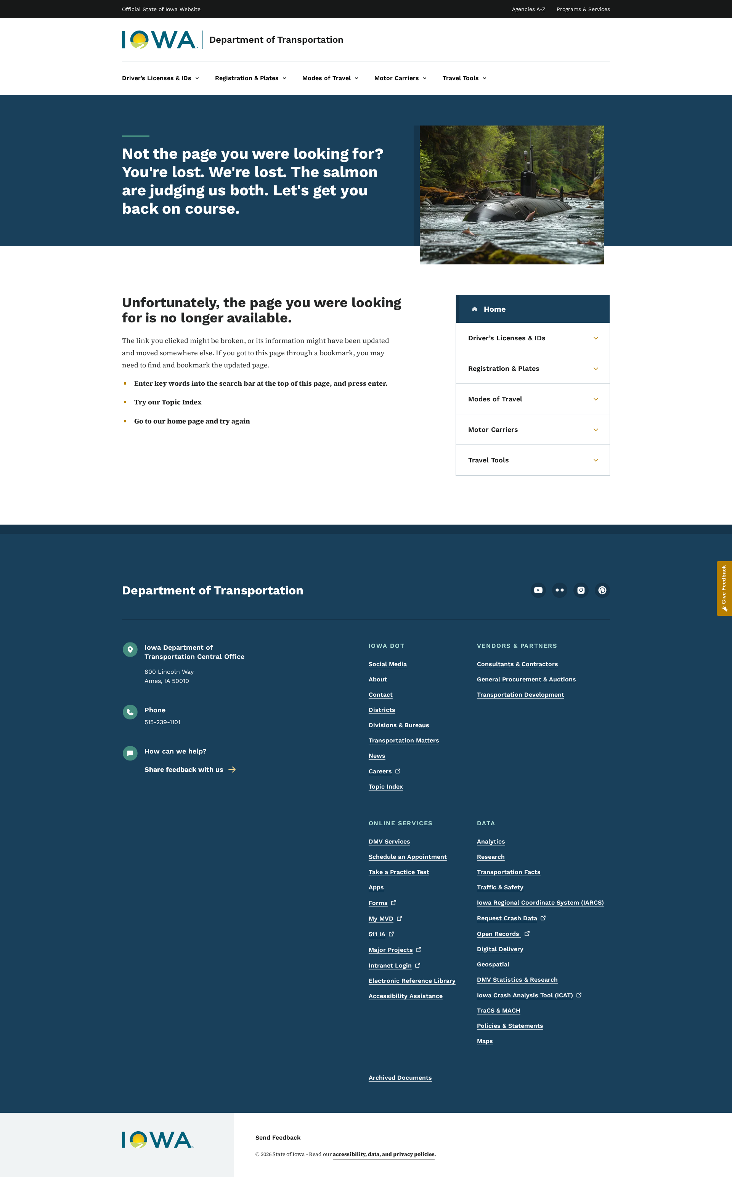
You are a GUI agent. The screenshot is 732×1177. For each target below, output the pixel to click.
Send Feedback (278, 1137)
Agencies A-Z (529, 9)
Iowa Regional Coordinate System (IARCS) (540, 902)
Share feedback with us (183, 769)
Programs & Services (583, 9)
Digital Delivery (500, 949)
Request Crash (507, 918)
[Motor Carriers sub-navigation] (424, 78)
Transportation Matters (404, 740)
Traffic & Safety (500, 887)
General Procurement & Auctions (526, 679)
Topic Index (386, 786)
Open (499, 933)
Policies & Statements (510, 1025)
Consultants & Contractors (517, 664)
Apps (376, 887)
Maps (485, 1041)
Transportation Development (520, 694)
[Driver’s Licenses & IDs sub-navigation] (197, 78)
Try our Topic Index (168, 402)
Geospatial (493, 964)
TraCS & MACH (498, 1010)
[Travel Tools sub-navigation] (484, 78)
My (381, 918)
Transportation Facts (509, 872)
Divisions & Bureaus (399, 725)
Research (491, 856)
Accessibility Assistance (406, 996)
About (378, 679)
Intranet (390, 965)
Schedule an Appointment (408, 856)
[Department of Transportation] (160, 40)
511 (377, 934)
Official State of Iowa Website (161, 9)
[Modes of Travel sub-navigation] (356, 78)
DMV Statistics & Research (517, 979)
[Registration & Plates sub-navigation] (284, 78)
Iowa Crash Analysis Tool (525, 995)
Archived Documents (400, 1077)
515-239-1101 (162, 722)
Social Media (388, 664)
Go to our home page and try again (192, 421)
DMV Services (389, 841)
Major (391, 949)
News (377, 755)
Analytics (491, 841)
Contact (381, 694)
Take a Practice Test (399, 872)
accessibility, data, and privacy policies (384, 1154)
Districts (382, 709)
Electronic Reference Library (412, 980)
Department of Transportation (276, 39)
